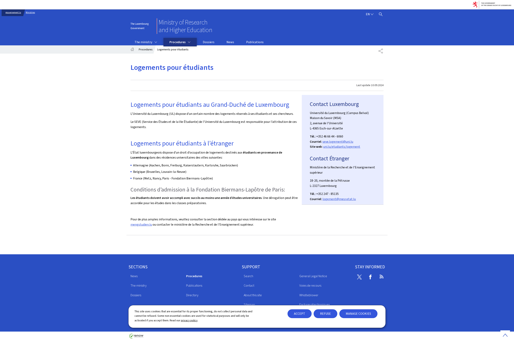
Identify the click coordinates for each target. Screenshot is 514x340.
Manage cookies (358, 313)
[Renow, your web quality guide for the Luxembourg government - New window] (136, 337)
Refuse (325, 313)
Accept (299, 313)
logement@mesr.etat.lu (339, 199)
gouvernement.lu (13, 12)
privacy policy (189, 320)
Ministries (30, 12)
